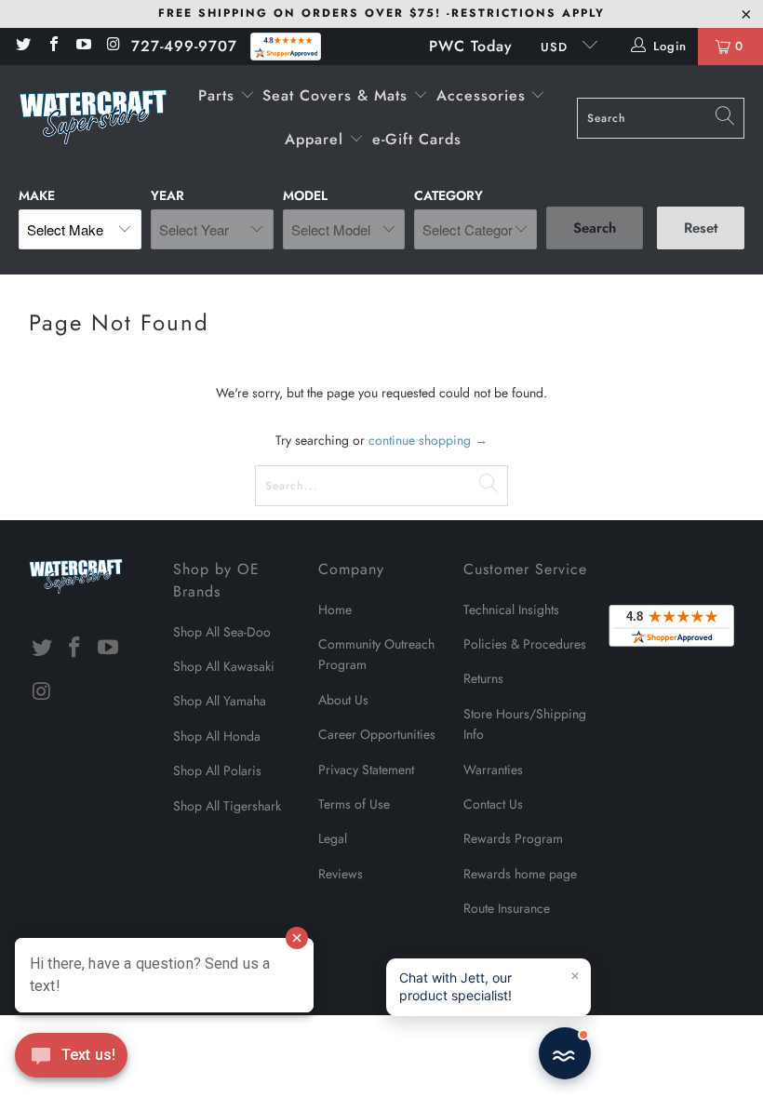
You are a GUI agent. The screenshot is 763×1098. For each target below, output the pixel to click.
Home (335, 609)
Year (167, 195)
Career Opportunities (376, 734)
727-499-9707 (184, 46)
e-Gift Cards (417, 139)
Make (37, 195)
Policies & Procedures (524, 644)
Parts (219, 95)
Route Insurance (506, 908)
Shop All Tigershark (227, 806)
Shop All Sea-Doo (222, 632)
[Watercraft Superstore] (93, 118)
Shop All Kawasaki (223, 666)
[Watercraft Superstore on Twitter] (22, 46)
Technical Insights (511, 609)
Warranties (493, 769)
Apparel (317, 139)
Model (305, 195)
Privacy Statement (366, 769)
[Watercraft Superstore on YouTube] (82, 46)
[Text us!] (71, 1060)
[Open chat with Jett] (565, 1053)
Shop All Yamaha (219, 700)
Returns (483, 678)
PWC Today (471, 46)
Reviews (340, 873)
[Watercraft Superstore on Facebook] (52, 46)
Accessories (483, 95)
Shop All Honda (217, 736)
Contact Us (493, 804)
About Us (343, 699)
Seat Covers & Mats (337, 95)
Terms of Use (354, 804)
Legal (332, 838)
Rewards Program (513, 838)
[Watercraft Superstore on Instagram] (112, 46)
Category (448, 195)
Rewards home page (520, 873)
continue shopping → (428, 440)
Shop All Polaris (217, 770)
